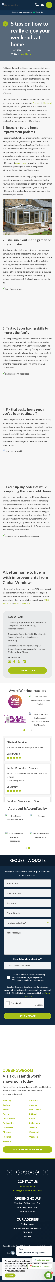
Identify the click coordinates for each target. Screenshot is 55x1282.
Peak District (35, 1109)
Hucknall (7, 1136)
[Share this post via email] (9, 661)
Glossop (7, 1132)
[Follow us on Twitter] (9, 1172)
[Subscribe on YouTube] (31, 1172)
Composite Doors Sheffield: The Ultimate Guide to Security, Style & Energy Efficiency (27, 637)
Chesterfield (9, 1118)
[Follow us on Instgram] (24, 1172)
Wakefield (34, 1132)
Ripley (32, 1118)
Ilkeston (7, 1141)
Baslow (6, 1105)
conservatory (21, 163)
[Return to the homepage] (11, 5)
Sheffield (47, 103)
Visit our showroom (26, 1149)
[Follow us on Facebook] (16, 1172)
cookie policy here (16, 1271)
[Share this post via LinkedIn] (24, 661)
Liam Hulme (26, 54)
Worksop (33, 1136)
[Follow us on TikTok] (45, 1172)
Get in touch (27, 670)
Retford (33, 1114)
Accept (10, 1275)
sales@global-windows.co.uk (27, 1190)
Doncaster (8, 1127)
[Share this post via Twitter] (19, 661)
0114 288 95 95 (27, 1186)
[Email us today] (42, 5)
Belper (6, 1109)
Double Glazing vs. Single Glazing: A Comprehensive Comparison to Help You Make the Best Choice (26, 648)
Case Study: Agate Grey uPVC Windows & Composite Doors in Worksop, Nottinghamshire (27, 625)
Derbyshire (8, 1123)
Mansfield (33, 1100)
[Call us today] (37, 5)
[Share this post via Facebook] (14, 661)
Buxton (6, 1114)
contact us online (22, 603)
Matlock (33, 1105)
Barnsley (37, 103)
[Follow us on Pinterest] (38, 1172)
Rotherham (34, 1123)
